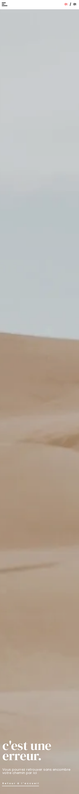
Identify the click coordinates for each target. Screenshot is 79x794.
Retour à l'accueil (21, 783)
